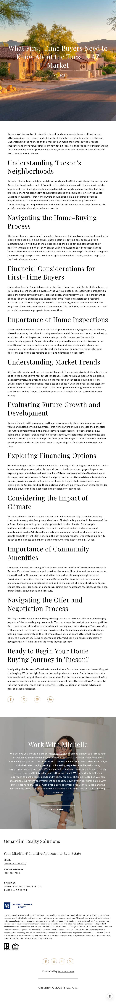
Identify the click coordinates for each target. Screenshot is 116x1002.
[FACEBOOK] (46, 961)
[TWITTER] (70, 961)
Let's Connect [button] (58, 809)
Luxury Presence (66, 971)
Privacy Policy (71, 988)
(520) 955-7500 (12, 873)
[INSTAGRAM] (54, 961)
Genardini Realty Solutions (60, 684)
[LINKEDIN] (62, 961)
